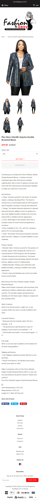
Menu (6, 5)
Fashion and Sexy (22, 486)
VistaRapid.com (16, 489)
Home (3, 37)
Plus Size (20, 423)
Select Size (5, 150)
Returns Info (20, 454)
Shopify (25, 489)
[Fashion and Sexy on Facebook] (20, 464)
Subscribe (32, 480)
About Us (20, 438)
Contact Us (20, 441)
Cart (37, 5)
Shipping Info (20, 451)
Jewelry (20, 426)
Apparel (20, 420)
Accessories (20, 428)
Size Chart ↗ (20, 159)
